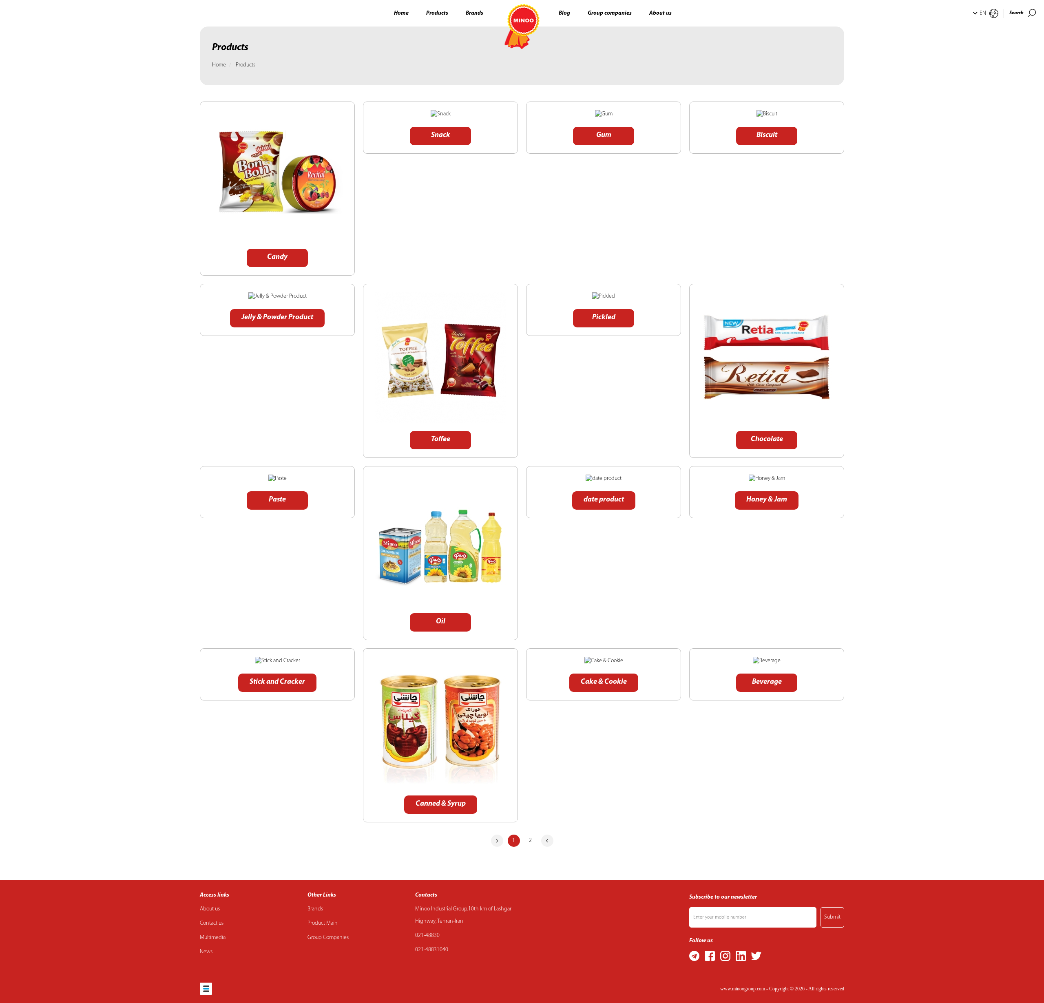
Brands (474, 13)
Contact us (211, 923)
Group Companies (328, 938)
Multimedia (213, 938)
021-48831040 (431, 950)
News (206, 952)
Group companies (610, 13)
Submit (832, 917)
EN (983, 13)
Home (401, 13)
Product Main (322, 923)
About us (660, 13)
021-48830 (427, 935)
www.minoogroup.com (742, 989)
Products (437, 13)
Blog (564, 13)
